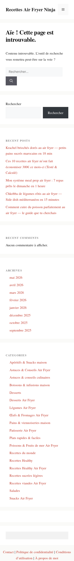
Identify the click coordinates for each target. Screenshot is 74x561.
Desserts (15, 392)
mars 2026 (16, 292)
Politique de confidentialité (34, 552)
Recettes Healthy (21, 460)
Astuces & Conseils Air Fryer (29, 370)
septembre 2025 (20, 330)
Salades (14, 490)
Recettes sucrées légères (26, 475)
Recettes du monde (22, 452)
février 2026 (17, 300)
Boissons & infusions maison (29, 385)
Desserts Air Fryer (22, 400)
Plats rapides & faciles (24, 437)
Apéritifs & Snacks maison (28, 362)
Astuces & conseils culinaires (29, 377)
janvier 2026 (18, 307)
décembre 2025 (20, 315)
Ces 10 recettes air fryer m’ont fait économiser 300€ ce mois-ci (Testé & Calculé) (31, 167)
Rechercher (13, 103)
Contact (8, 552)
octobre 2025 (18, 322)
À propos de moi (46, 558)
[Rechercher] (11, 81)
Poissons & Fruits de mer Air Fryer (33, 445)
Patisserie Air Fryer (22, 430)
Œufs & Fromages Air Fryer (28, 415)
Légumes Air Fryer (22, 407)
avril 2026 (16, 285)
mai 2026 (15, 277)
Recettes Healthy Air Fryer (27, 468)
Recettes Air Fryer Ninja (30, 9)
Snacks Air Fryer (21, 498)
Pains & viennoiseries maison (29, 422)
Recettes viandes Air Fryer (27, 483)
